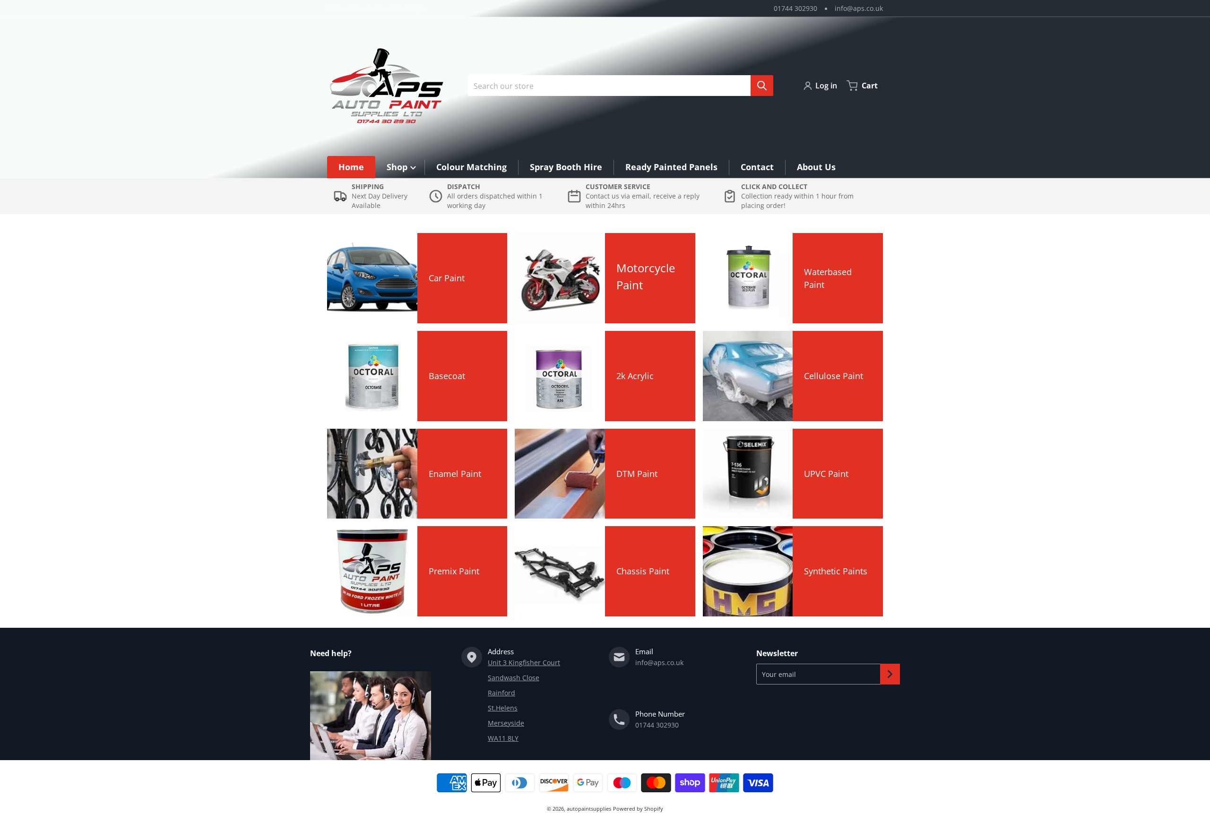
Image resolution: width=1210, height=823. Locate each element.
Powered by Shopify (638, 808)
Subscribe (890, 674)
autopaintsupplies (589, 808)
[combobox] (617, 85)
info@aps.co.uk (859, 8)
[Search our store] (762, 85)
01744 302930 (795, 8)
